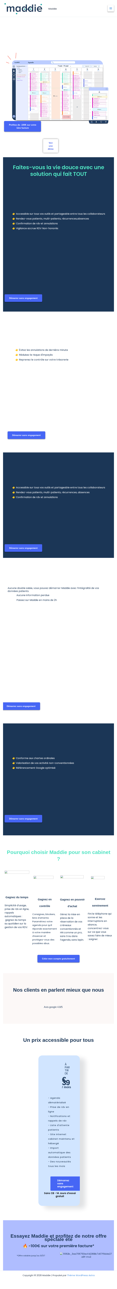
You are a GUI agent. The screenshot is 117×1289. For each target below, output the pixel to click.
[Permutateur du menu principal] (111, 8)
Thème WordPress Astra (81, 1275)
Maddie (52, 8)
